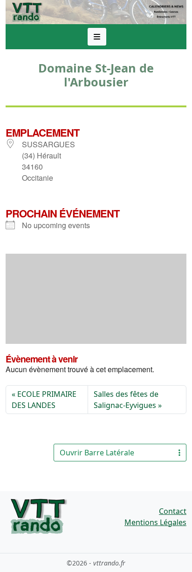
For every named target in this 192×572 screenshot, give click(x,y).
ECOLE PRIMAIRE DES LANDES (44, 399)
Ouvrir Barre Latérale (97, 452)
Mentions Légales (155, 522)
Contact (172, 511)
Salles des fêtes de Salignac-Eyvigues (126, 399)
